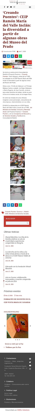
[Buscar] (27, 223)
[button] (30, 7)
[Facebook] (30, 359)
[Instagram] (14, 7)
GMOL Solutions (23, 410)
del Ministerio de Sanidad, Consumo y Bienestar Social (17, 109)
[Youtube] (11, 7)
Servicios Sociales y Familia (13, 116)
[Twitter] (8, 7)
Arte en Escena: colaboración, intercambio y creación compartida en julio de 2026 (18, 279)
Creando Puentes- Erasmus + (14, 211)
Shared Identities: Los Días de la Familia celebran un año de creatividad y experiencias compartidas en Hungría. (16, 240)
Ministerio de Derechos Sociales (19, 213)
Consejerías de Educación (22, 114)
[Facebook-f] (4, 7)
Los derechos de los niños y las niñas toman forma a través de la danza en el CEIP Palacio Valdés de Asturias (17, 255)
